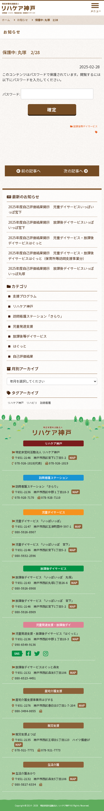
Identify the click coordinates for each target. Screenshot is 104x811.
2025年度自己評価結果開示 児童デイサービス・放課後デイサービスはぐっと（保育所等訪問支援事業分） (51, 255)
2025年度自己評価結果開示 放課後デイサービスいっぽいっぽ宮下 (51, 225)
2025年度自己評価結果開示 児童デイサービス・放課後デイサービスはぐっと (51, 240)
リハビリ (32, 403)
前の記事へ (30, 171)
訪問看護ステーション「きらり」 (38, 316)
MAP (73, 457)
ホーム (6, 20)
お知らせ (22, 20)
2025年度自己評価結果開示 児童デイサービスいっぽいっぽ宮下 (51, 209)
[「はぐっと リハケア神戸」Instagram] (46, 653)
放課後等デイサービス (85, 126)
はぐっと (19, 346)
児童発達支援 (23, 326)
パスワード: (11, 94)
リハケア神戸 (23, 306)
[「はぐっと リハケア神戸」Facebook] (29, 653)
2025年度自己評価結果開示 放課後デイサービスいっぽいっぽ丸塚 (51, 271)
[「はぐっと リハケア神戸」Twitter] (37, 653)
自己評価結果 (23, 356)
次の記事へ (74, 171)
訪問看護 (45, 403)
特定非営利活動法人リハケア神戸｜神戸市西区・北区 (31, 8)
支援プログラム (25, 296)
